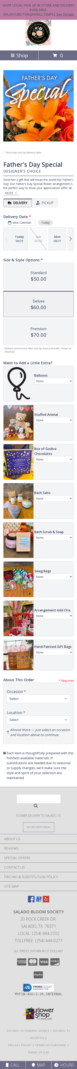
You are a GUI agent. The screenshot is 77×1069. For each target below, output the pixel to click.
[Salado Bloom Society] (38, 44)
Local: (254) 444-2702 (38, 933)
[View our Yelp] (46, 901)
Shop (22, 55)
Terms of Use (38, 1052)
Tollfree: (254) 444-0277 (38, 940)
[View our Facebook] (31, 901)
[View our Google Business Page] (38, 901)
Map (40, 1065)
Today (45, 222)
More (9, 193)
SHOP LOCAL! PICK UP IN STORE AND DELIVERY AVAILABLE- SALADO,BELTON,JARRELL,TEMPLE (38, 10)
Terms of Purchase (50, 1045)
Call (14, 1065)
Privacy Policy (20, 1045)
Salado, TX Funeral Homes (28, 1031)
